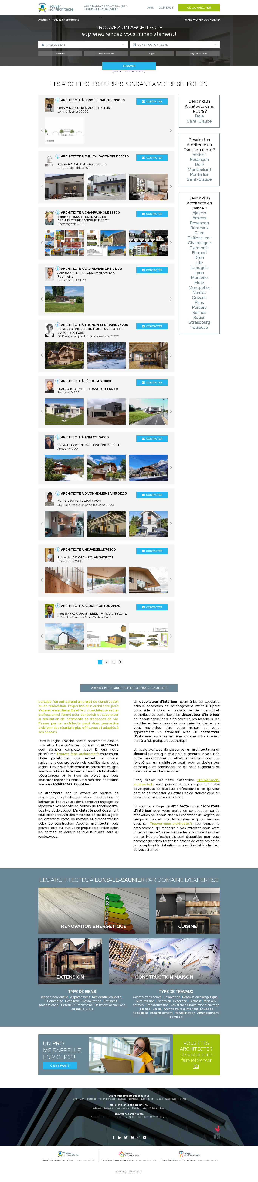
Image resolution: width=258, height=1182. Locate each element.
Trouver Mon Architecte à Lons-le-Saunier (58, 1160)
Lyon (82, 1098)
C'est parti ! (60, 1066)
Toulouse (122, 1098)
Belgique (97, 1107)
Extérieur (68, 1005)
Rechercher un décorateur (202, 20)
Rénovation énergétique (200, 997)
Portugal (153, 1107)
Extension (164, 1001)
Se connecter (199, 8)
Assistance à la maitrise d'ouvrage (195, 1005)
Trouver (129, 65)
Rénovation (172, 997)
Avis (150, 8)
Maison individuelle (54, 997)
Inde (144, 1107)
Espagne (108, 1107)
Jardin (157, 1009)
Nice (150, 1098)
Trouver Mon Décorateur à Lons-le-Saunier (118, 1160)
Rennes (182, 1098)
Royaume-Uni (122, 1107)
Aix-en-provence (107, 1098)
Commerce (55, 1001)
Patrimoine (85, 1005)
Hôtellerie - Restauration (83, 1001)
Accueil (43, 19)
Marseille (91, 1098)
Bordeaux (133, 1098)
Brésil (162, 1107)
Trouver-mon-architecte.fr (77, 754)
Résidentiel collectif (107, 997)
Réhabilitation (185, 1013)
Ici (196, 1066)
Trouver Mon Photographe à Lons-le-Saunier (178, 1160)
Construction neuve (147, 997)
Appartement (80, 997)
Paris (74, 1098)
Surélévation (145, 1001)
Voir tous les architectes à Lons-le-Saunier (129, 688)
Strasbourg (170, 1098)
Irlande (135, 1107)
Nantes (159, 1098)
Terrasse (195, 1001)
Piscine (145, 1009)
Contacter (154, 101)
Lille (143, 1098)
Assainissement (161, 1013)
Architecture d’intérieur (181, 1009)
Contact (166, 8)
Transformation (157, 1005)
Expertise (180, 1001)
